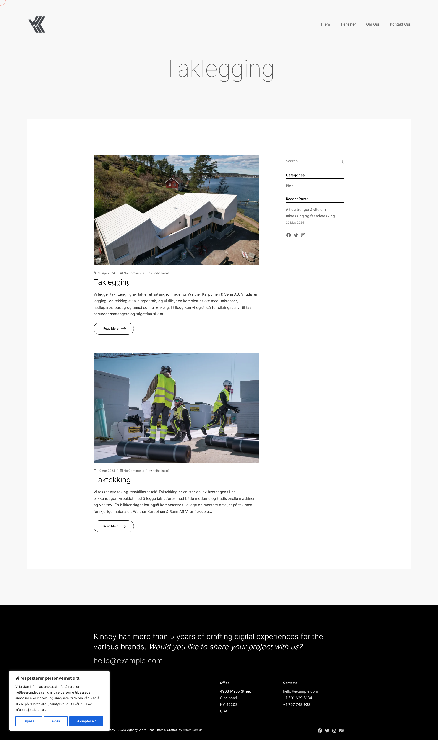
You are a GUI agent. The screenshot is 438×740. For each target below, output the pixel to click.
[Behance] (341, 730)
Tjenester (348, 24)
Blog (290, 185)
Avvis (56, 721)
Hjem (325, 24)
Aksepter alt (86, 721)
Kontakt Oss (400, 24)
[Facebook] (288, 235)
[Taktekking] (176, 408)
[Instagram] (303, 235)
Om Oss (373, 24)
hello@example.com (128, 660)
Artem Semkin (193, 730)
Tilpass (28, 721)
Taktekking (112, 479)
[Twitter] (296, 235)
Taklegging (112, 282)
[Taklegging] (176, 210)
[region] (59, 701)
